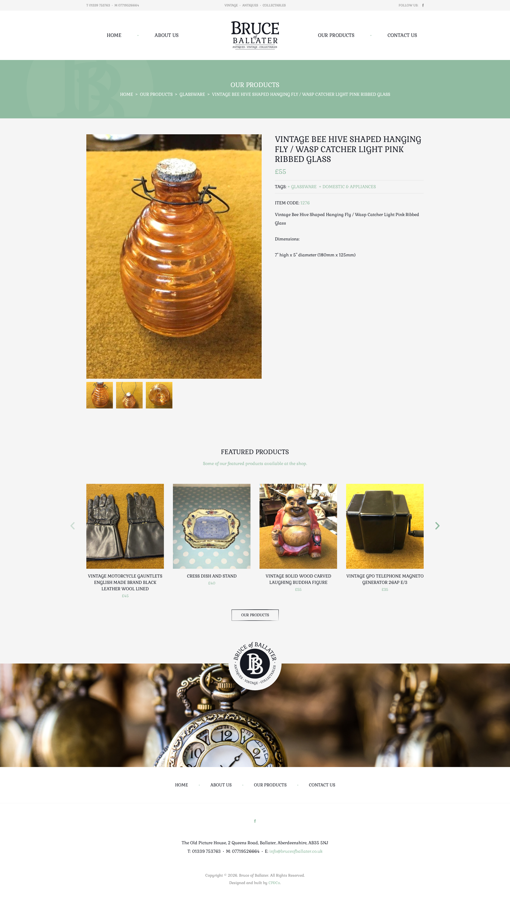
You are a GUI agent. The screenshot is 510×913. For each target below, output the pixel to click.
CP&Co (274, 882)
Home (114, 35)
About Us (166, 35)
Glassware (192, 94)
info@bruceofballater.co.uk (295, 851)
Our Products (336, 35)
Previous (72, 525)
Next (437, 525)
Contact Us (402, 35)
